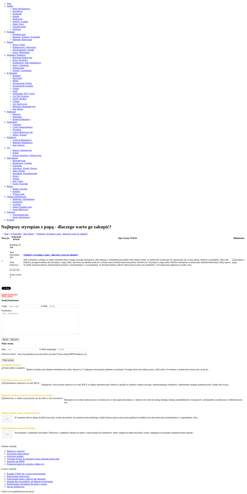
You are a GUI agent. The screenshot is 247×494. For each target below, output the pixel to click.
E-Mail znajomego (48, 349)
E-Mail (44, 306)
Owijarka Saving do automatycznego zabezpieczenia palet (33, 459)
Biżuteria (17, 75)
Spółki (10, 6)
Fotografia (17, 166)
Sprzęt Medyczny (20, 209)
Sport (15, 91)
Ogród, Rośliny (20, 99)
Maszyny (17, 114)
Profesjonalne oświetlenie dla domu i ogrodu (27, 484)
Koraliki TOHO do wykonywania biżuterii (26, 474)
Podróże (16, 191)
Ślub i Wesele (19, 171)
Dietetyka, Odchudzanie (23, 199)
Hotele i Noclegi (20, 189)
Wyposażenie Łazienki (23, 86)
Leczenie (17, 204)
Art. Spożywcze (20, 104)
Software (11, 212)
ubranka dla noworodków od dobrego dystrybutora (30, 481)
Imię (4, 349)
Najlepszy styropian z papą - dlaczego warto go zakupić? (62, 234)
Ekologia (17, 29)
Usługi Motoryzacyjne (23, 132)
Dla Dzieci (17, 78)
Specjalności (12, 158)
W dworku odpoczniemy (18, 454)
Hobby (16, 153)
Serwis (16, 176)
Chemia (16, 101)
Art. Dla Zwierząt (21, 96)
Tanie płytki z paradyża (11, 365)
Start (9, 3)
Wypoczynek (18, 194)
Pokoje (10, 42)
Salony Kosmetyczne (22, 207)
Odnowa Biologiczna (16, 196)
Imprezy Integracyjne (22, 150)
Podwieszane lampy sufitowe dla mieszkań (26, 479)
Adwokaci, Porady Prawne (25, 168)
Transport (17, 124)
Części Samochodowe (23, 127)
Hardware (11, 111)
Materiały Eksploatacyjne (24, 106)
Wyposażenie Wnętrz (22, 83)
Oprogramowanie (20, 214)
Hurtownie (17, 19)
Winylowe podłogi (15, 456)
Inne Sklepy (18, 109)
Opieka (16, 178)
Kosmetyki (17, 202)
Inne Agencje (19, 145)
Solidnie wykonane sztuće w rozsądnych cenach (20, 413)
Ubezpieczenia (19, 26)
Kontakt (10, 220)
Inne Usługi (18, 181)
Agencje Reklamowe (22, 140)
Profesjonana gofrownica (18, 476)
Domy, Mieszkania (21, 52)
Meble (15, 81)
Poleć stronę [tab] (7, 296)
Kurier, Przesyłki (20, 184)
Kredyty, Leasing (20, 21)
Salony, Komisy (20, 135)
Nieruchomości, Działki (23, 50)
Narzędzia (17, 117)
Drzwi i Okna (19, 44)
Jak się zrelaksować (16, 486)
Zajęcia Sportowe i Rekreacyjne (27, 155)
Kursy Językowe (20, 60)
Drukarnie (17, 14)
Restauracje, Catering (22, 163)
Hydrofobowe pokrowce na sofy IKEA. (17, 380)
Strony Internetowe (21, 217)
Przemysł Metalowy (22, 119)
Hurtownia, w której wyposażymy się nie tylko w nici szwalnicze (27, 395)
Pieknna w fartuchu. (16, 451)
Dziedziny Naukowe (16, 55)
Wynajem (17, 129)
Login (4, 306)
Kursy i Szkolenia (21, 65)
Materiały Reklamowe (23, 142)
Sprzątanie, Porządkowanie (25, 173)
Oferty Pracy (18, 24)
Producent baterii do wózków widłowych (25, 464)
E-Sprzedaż (12, 73)
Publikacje (11, 137)
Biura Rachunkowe (21, 8)
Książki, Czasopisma (22, 70)
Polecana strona (9, 354)
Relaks (10, 186)
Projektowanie (19, 34)
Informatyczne (19, 160)
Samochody (12, 122)
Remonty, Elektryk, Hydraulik (26, 37)
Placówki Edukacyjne (22, 57)
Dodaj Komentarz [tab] (10, 294)
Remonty (11, 32)
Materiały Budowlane (22, 39)
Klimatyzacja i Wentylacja (24, 47)
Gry (8, 147)
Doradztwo (18, 11)
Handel (16, 16)
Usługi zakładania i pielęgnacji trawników (18, 428)
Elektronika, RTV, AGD (24, 93)
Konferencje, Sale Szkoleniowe (27, 63)
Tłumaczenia (18, 68)
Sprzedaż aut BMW (16, 461)
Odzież (16, 88)
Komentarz (7, 310)
